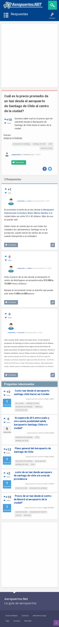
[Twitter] (50, 169)
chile (50, 144)
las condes (20, 403)
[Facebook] (45, 169)
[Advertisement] (29, 55)
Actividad (27, 621)
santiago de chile (39, 144)
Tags (7, 621)
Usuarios (16, 621)
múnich (18, 515)
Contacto (25, 616)
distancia (38, 407)
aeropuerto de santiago (21, 144)
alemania (27, 515)
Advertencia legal (39, 616)
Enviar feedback (11, 616)
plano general (40, 461)
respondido (21, 201)
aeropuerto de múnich (38, 512)
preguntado (16, 155)
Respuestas (19, 14)
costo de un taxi (46, 148)
